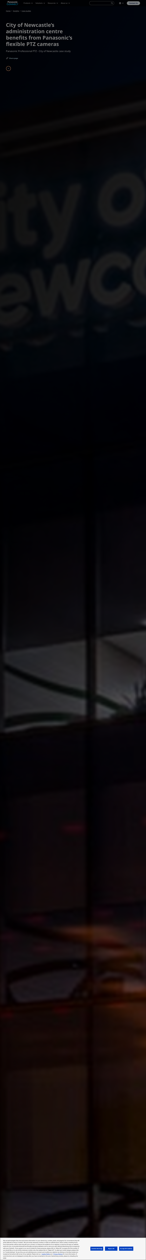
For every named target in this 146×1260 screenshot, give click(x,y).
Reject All (111, 1248)
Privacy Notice (58, 1254)
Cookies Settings (96, 1248)
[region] (73, 1249)
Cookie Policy (46, 1254)
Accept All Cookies (126, 1248)
